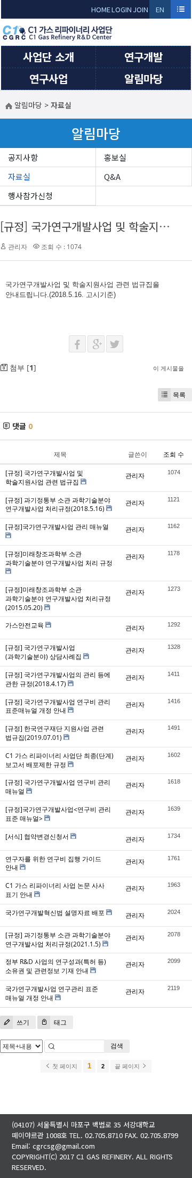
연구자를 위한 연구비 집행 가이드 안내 (53, 863)
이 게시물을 (168, 368)
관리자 (17, 246)
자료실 (19, 176)
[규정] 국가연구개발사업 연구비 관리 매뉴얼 (57, 787)
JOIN (140, 9)
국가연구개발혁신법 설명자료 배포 (55, 912)
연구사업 (48, 78)
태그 (59, 1022)
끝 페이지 (128, 1066)
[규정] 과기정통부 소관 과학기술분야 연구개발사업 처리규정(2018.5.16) (57, 505)
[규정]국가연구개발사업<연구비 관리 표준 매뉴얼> (58, 814)
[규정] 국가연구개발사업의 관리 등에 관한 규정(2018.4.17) (57, 679)
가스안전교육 (24, 625)
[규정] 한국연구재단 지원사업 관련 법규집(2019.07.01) (54, 733)
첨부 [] (21, 368)
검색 (116, 1045)
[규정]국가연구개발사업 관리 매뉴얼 (57, 526)
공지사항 (23, 157)
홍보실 (115, 157)
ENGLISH (160, 11)
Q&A (112, 176)
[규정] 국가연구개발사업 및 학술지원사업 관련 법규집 (44, 477)
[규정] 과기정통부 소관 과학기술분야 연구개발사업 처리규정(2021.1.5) (57, 939)
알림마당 (143, 78)
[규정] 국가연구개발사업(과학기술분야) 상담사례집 (43, 652)
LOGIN (121, 9)
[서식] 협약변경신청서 (37, 836)
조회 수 (173, 454)
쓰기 (22, 1022)
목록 (179, 394)
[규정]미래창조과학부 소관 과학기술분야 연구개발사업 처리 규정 (59, 558)
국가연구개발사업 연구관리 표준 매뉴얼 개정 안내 (51, 993)
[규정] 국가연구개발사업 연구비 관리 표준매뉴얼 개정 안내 (57, 706)
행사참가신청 (30, 195)
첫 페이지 (64, 1066)
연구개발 (143, 56)
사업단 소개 (48, 56)
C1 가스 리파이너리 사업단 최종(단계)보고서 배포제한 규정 (59, 760)
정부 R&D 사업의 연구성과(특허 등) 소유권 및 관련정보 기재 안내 (55, 966)
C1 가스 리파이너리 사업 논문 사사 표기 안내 (55, 890)
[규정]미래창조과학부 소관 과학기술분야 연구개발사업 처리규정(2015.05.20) (58, 598)
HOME (100, 9)
